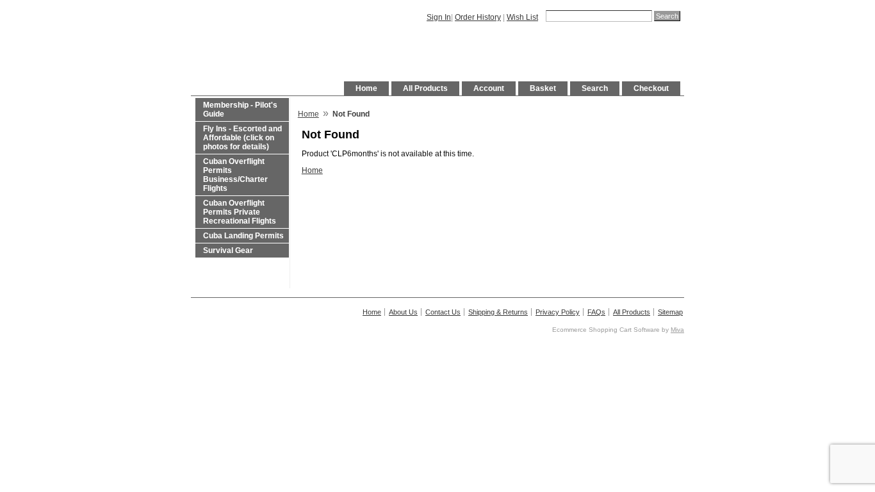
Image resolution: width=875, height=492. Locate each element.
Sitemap (670, 312)
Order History (478, 17)
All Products (425, 88)
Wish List (522, 17)
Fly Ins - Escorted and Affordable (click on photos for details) (242, 137)
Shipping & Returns (498, 312)
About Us (403, 312)
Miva (677, 329)
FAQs (596, 312)
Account (488, 88)
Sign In (439, 17)
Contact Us (443, 312)
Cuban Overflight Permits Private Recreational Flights (239, 212)
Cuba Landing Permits (243, 235)
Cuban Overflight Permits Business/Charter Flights (235, 175)
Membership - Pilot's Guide (240, 110)
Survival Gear (228, 250)
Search (595, 88)
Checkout (651, 88)
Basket (543, 88)
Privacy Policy (558, 312)
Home (366, 88)
